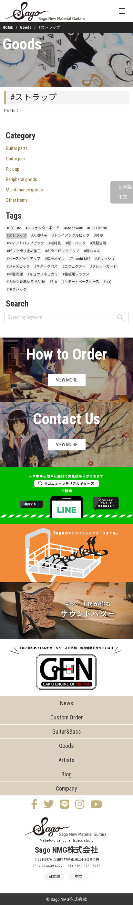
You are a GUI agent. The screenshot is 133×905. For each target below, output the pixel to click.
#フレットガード (103, 266)
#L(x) (107, 282)
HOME (8, 27)
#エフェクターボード (42, 228)
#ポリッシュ (105, 259)
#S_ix (53, 282)
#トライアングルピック (70, 235)
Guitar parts (17, 148)
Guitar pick (16, 159)
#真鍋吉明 (98, 243)
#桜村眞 (54, 243)
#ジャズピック (18, 266)
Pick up (12, 169)
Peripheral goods (21, 179)
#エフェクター (74, 266)
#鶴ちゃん (92, 251)
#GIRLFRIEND (97, 228)
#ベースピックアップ (23, 259)
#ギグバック (16, 289)
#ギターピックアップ (62, 251)
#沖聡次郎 (15, 274)
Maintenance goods (24, 190)
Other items (17, 200)
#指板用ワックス (76, 274)
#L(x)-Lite (14, 228)
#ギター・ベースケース (80, 282)
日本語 (125, 187)
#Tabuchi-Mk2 (79, 259)
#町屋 (98, 235)
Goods (25, 27)
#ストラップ (16, 235)
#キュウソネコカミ (42, 274)
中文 (122, 197)
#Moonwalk (73, 228)
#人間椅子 (39, 235)
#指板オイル (55, 259)
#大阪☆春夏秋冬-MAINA (26, 282)
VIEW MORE (66, 380)
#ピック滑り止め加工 (24, 251)
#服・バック (76, 243)
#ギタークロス (45, 266)
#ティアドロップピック (25, 243)
